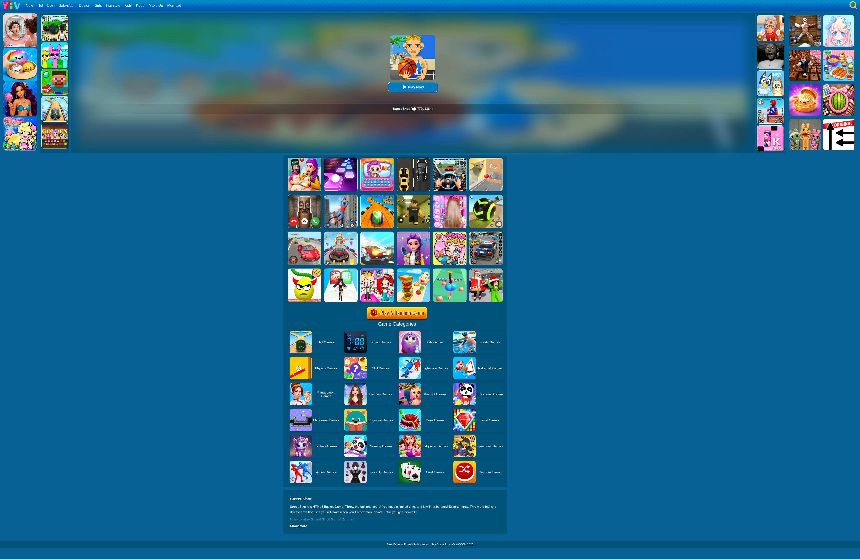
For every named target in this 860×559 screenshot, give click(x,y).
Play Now (416, 87)
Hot (40, 5)
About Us (428, 544)
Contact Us (443, 544)
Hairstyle (113, 5)
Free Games (394, 544)
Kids (128, 5)
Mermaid (174, 5)
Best (50, 5)
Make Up (156, 5)
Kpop (140, 5)
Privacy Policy (412, 544)
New (29, 5)
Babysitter (67, 5)
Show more (298, 526)
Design (84, 5)
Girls (98, 5)
